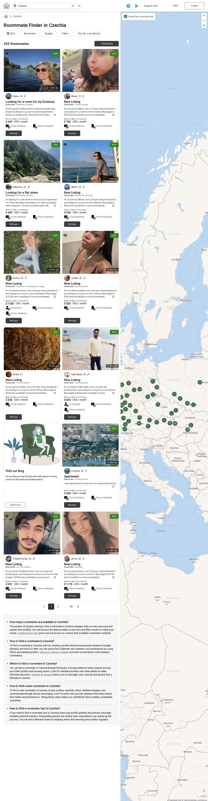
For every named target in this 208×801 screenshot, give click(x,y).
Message (14, 133)
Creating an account (28, 633)
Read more (15, 505)
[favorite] (7, 54)
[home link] (6, 6)
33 (72, 606)
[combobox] (44, 6)
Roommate (29, 33)
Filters (65, 33)
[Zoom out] (203, 20)
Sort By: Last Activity (89, 33)
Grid (12, 33)
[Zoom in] (203, 15)
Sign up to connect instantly (54, 652)
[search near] (15, 6)
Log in (194, 5)
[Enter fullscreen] (203, 790)
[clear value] (73, 6)
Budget (49, 33)
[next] (79, 6)
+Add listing (107, 43)
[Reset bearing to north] (203, 25)
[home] (6, 16)
